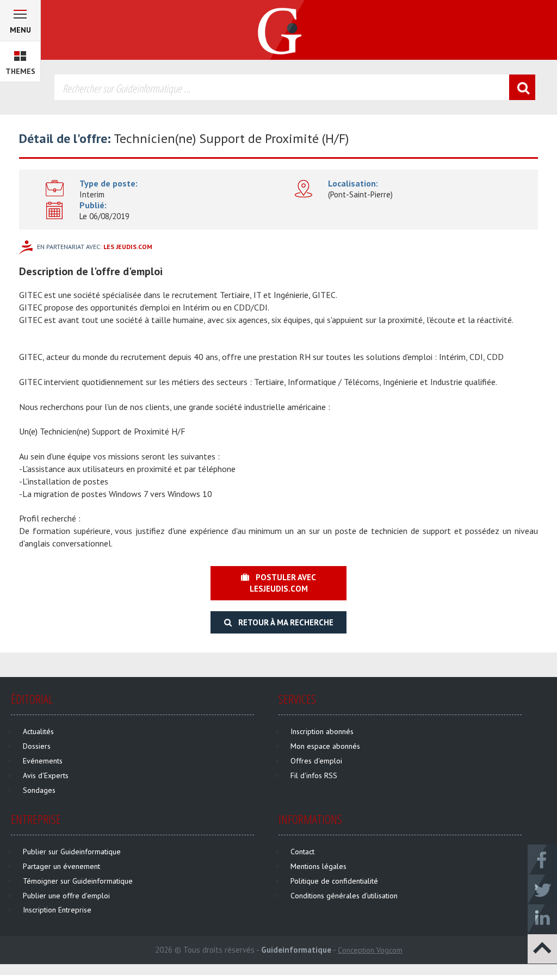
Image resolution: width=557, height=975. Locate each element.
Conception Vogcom (370, 950)
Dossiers (37, 746)
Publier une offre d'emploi (66, 896)
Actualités (38, 731)
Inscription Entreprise (57, 910)
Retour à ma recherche (282, 622)
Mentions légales (318, 866)
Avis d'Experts (46, 775)
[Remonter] (542, 948)
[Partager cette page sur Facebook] (542, 859)
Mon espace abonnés (325, 746)
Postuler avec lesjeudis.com (282, 583)
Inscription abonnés (322, 731)
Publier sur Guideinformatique (72, 851)
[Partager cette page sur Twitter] (542, 888)
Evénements (43, 761)
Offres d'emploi (316, 761)
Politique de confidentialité (334, 881)
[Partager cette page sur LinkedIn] (542, 918)
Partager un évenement (61, 866)
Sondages (39, 790)
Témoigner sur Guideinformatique (78, 881)
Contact (302, 851)
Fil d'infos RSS (313, 775)
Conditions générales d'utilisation (344, 896)
